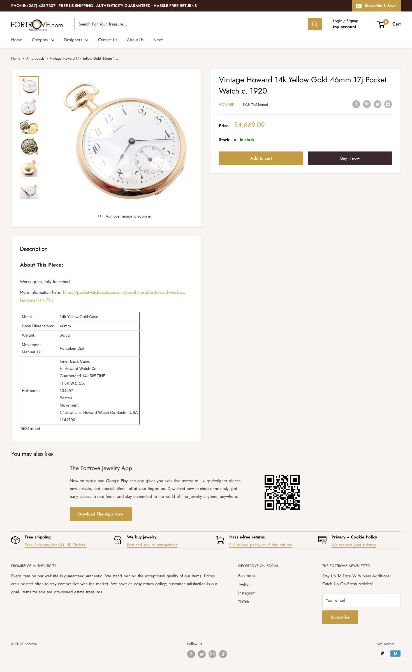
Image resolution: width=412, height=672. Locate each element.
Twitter (244, 584)
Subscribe (340, 617)
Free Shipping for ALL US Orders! (56, 545)
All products (35, 58)
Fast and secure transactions (152, 545)
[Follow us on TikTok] (223, 654)
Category (40, 40)
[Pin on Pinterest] (367, 104)
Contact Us (107, 40)
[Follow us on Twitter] (202, 654)
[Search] (315, 24)
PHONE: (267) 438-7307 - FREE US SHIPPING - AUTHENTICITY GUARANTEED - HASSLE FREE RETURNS (104, 5)
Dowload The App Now (100, 514)
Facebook (247, 576)
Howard (227, 104)
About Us (135, 40)
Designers (73, 40)
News (158, 40)
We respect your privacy (354, 545)
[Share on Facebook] (356, 104)
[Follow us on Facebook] (191, 654)
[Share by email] (388, 104)
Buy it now (350, 158)
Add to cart (261, 158)
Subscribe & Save (380, 5)
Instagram (247, 593)
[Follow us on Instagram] (212, 654)
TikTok (243, 602)
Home (16, 40)
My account (344, 27)
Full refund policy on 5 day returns (260, 545)
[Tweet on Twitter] (377, 104)
